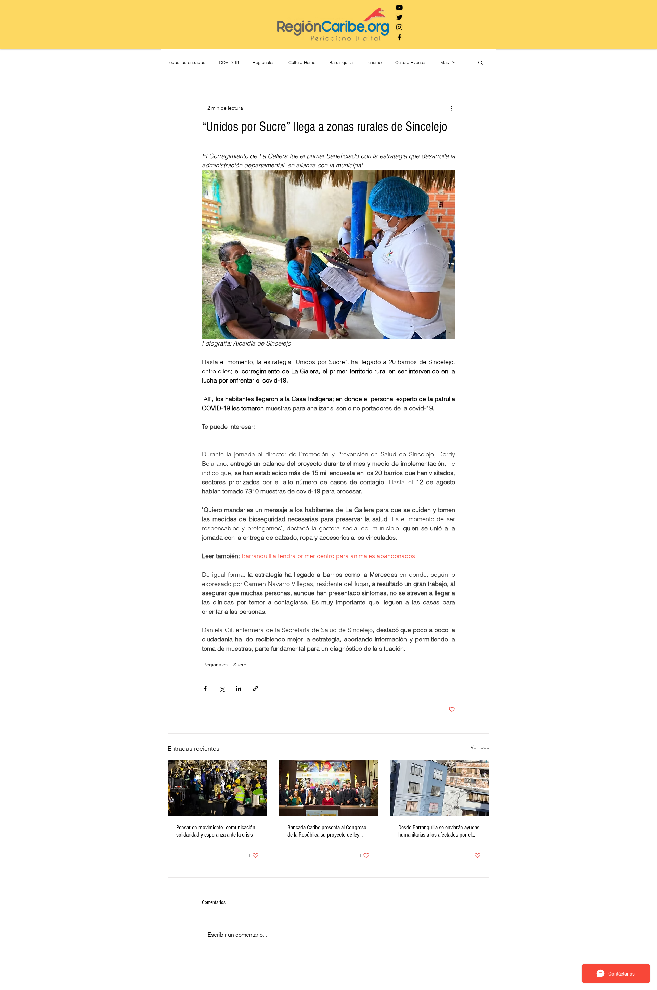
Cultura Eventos (411, 62)
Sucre (239, 665)
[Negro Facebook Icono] (399, 37)
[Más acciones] (451, 108)
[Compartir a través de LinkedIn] (238, 688)
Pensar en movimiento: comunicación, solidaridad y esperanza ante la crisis (216, 831)
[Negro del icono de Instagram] (399, 27)
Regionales (264, 62)
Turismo (374, 62)
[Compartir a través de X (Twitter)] (222, 688)
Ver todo (480, 747)
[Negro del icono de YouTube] (399, 7)
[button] (480, 62)
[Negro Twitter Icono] (399, 17)
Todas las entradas (186, 62)
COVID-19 (229, 62)
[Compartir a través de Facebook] (205, 688)
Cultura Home (301, 62)
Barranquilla (341, 62)
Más (444, 62)
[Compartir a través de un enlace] (255, 688)
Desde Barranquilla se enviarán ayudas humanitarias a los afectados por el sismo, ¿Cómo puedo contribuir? (438, 831)
